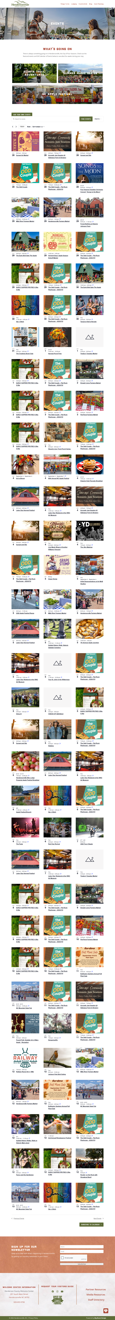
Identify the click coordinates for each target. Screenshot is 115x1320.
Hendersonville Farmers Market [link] (59, 221)
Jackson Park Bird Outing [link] (57, 1074)
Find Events (86, 119)
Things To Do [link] (64, 4)
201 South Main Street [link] (19, 1294)
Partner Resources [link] (96, 1289)
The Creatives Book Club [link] (24, 354)
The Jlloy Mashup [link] (86, 547)
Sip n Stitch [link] (20, 322)
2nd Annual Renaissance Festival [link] (59, 1138)
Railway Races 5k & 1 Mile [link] (25, 1072)
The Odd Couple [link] (21, 187)
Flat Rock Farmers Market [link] (89, 415)
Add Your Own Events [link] (21, 115)
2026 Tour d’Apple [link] (86, 844)
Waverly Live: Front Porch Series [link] (59, 449)
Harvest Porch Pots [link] (55, 354)
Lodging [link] (74, 4)
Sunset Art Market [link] (22, 155)
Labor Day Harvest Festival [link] (25, 510)
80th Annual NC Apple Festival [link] (58, 478)
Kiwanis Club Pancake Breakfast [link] (91, 481)
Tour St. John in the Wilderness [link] (59, 680)
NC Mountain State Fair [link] (24, 1008)
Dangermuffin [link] (53, 1040)
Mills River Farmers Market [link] (25, 221)
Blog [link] (90, 4)
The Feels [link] (19, 844)
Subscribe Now (82, 1264)
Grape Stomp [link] (52, 579)
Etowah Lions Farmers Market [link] (90, 383)
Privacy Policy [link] (33, 1318)
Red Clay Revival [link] (54, 844)
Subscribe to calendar (90, 1225)
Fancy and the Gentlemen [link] (25, 1175)
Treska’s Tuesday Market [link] (88, 354)
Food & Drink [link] (83, 4)
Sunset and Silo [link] (85, 155)
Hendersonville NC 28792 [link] (19, 1297)
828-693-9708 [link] (19, 1302)
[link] (20, 4)
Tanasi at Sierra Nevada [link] (88, 322)
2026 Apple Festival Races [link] (25, 613)
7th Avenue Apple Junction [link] (89, 643)
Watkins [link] (51, 746)
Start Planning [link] (99, 4)
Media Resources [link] (96, 1294)
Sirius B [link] (19, 714)
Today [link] (22, 127)
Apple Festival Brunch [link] (23, 812)
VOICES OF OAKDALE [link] (55, 714)
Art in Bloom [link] (20, 478)
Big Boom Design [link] (100, 1318)
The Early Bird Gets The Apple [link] (26, 256)
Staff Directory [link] (96, 1299)
